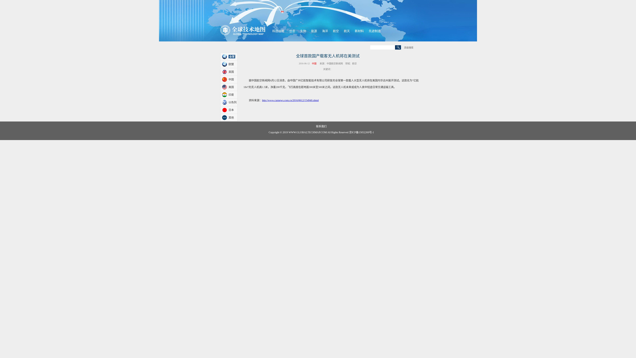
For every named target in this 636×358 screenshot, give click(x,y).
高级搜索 (408, 47)
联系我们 (321, 126)
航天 (347, 31)
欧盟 (231, 64)
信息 (292, 31)
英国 (231, 71)
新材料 (359, 31)
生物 (303, 31)
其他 (231, 117)
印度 (231, 94)
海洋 (325, 31)
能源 (314, 31)
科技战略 (278, 31)
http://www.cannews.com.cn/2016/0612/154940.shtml (290, 100)
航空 (336, 31)
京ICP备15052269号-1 (361, 132)
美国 (231, 87)
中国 (231, 79)
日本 (231, 110)
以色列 (233, 102)
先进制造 (375, 31)
